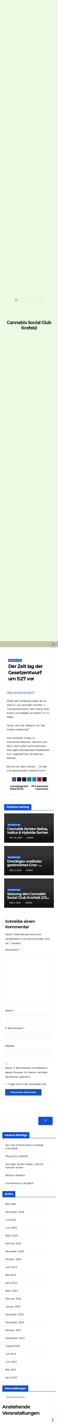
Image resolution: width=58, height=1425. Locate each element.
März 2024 (11, 1290)
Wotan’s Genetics (15, 1175)
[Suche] (45, 1121)
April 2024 (11, 1282)
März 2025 (11, 1235)
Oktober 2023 (13, 1330)
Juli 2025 (10, 1219)
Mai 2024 (10, 1275)
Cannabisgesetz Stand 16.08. (19, 787)
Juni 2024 (11, 1267)
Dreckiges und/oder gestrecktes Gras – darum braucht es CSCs (27, 865)
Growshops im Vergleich (19, 1183)
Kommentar (12, 949)
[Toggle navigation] (54, 644)
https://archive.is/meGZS (21, 692)
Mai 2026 (10, 1204)
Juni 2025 (11, 1227)
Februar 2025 (13, 1243)
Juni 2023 (11, 1361)
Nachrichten (15, 660)
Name (9, 1010)
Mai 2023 (10, 1369)
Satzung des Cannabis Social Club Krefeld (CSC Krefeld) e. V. (28, 897)
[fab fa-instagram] (29, 338)
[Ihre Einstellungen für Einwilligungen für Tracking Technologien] (53, 1420)
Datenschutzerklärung (16, 1397)
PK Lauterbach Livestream (40, 787)
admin (30, 838)
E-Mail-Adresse (15, 1028)
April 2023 (11, 1377)
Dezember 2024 (14, 1251)
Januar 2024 (12, 1306)
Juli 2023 (10, 1353)
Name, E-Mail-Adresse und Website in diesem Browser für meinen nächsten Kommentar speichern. (26, 1072)
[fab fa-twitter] (24, 338)
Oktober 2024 (13, 1259)
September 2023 (15, 1338)
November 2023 (14, 1322)
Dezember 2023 (14, 1314)
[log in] (38, 338)
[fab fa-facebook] (19, 338)
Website (9, 1045)
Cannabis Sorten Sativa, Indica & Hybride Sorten (27, 831)
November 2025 (14, 1211)
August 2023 (12, 1345)
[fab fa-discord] (34, 338)
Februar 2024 (13, 1298)
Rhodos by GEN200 (16, 1156)
